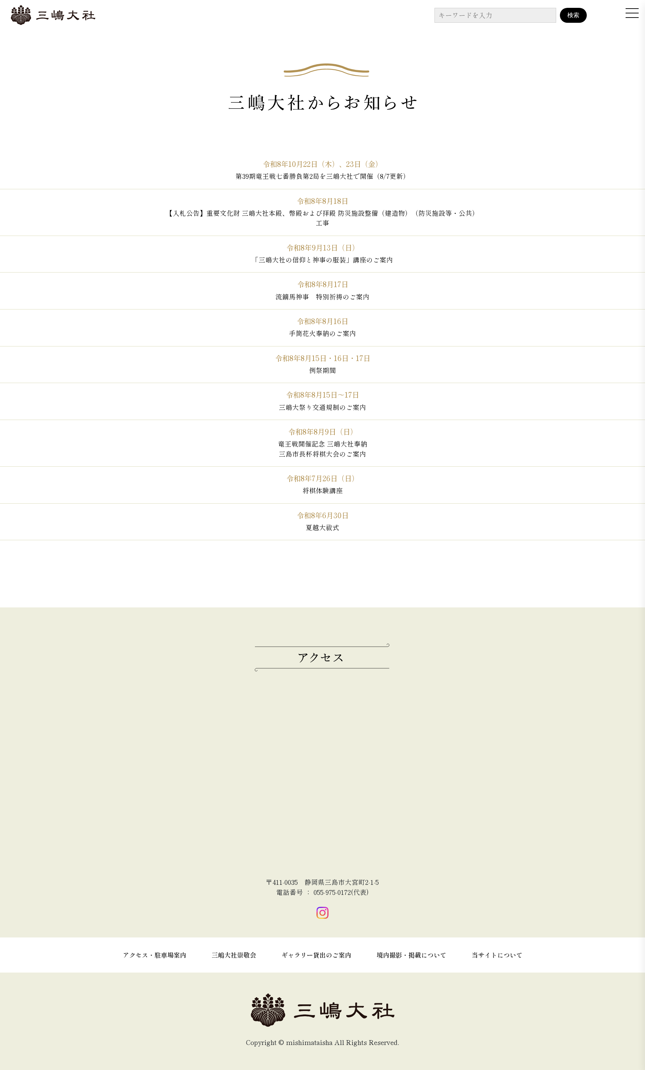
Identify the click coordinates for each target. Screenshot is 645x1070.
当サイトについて (497, 954)
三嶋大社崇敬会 (234, 954)
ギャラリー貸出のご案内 (316, 954)
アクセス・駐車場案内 (154, 954)
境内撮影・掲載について (411, 954)
